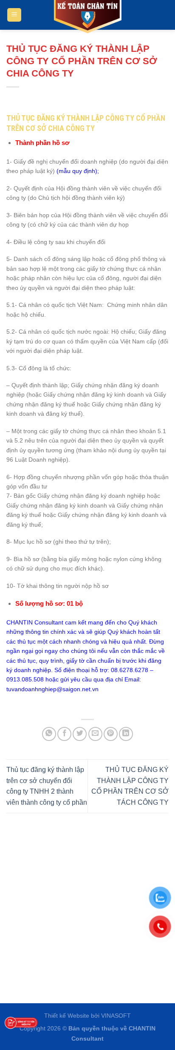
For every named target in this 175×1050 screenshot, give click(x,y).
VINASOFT (116, 1015)
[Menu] (14, 15)
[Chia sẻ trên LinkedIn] (126, 734)
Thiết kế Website (66, 1015)
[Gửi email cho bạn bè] (95, 734)
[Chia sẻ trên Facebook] (64, 734)
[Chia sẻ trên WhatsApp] (49, 734)
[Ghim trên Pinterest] (111, 734)
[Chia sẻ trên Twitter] (80, 734)
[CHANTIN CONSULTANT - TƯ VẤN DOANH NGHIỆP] (87, 17)
